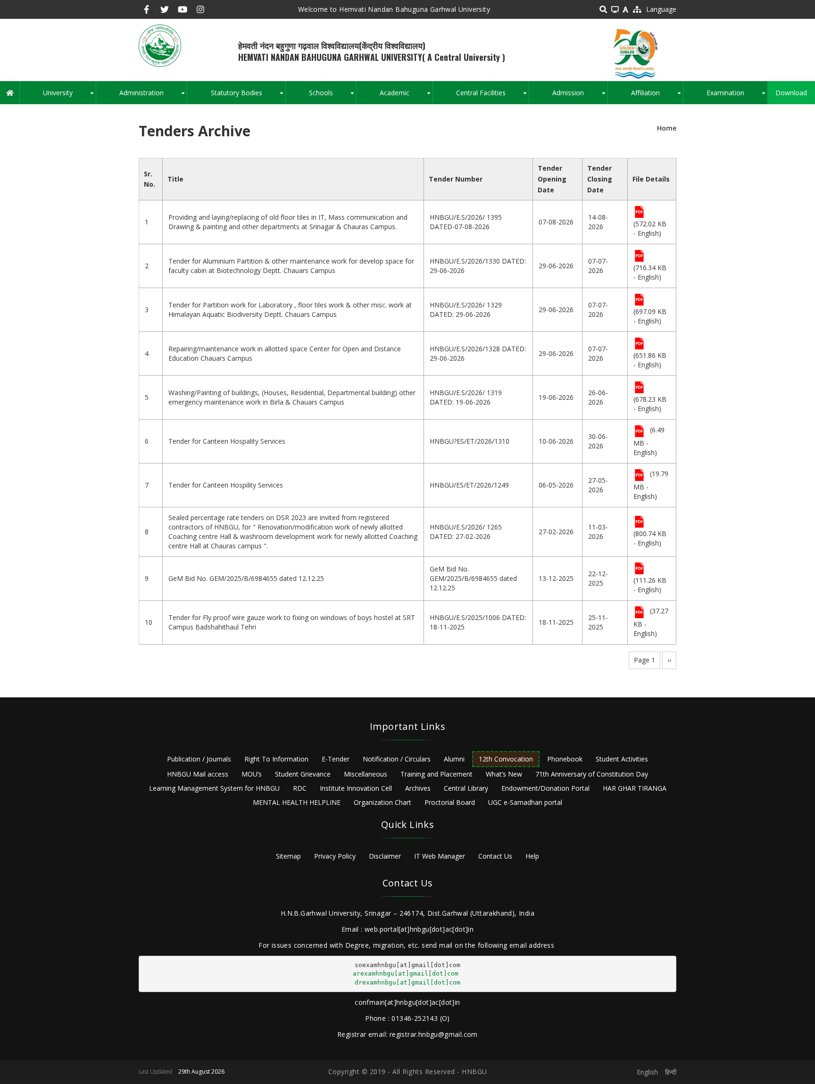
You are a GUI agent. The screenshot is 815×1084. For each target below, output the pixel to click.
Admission (579, 96)
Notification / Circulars (397, 758)
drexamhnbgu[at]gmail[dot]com (407, 982)
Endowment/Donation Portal (545, 788)
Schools (332, 96)
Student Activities (622, 758)
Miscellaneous (365, 774)
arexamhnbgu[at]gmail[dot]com (405, 973)
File (639, 212)
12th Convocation (506, 758)
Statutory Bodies (248, 96)
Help (532, 856)
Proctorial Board (449, 802)
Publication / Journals (199, 758)
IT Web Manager (439, 856)
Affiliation (657, 96)
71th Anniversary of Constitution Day (591, 774)
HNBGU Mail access (197, 774)
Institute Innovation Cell (356, 788)
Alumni (454, 758)
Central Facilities (492, 96)
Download (791, 92)
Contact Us (495, 856)
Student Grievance (303, 774)
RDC (300, 788)
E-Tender (335, 758)
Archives (418, 788)
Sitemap (288, 856)
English (647, 1071)
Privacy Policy (335, 856)
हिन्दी (670, 1071)
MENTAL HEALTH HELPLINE (297, 802)
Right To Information (276, 758)
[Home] (160, 45)
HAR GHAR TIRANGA (634, 788)
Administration (153, 96)
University (69, 96)
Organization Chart (382, 802)
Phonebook (564, 758)
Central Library (466, 788)
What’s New (504, 774)
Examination (737, 96)
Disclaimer (385, 856)
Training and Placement (436, 774)
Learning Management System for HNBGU (214, 788)
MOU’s (251, 774)
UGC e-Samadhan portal (525, 802)
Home (666, 128)
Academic (406, 96)
